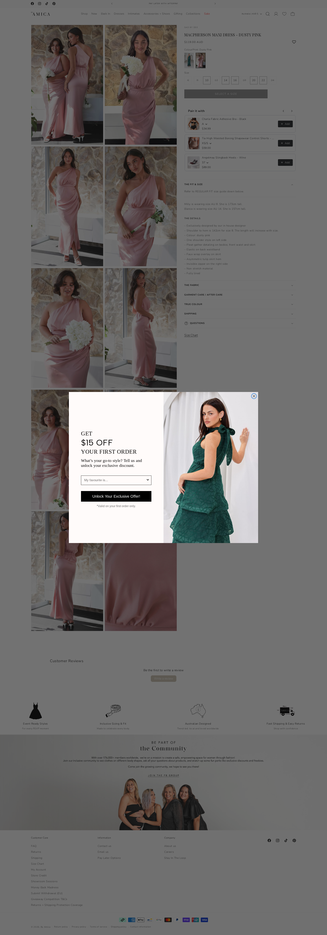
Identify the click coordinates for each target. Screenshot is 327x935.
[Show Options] (148, 480)
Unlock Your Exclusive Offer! (116, 496)
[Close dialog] (254, 396)
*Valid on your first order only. (116, 506)
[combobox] (115, 480)
